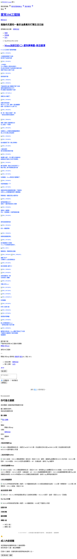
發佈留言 (4, 382)
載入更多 (4, 371)
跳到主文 (4, 20)
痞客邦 (17, 356)
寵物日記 (16, 29)
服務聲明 (56, 532)
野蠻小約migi (5, 346)
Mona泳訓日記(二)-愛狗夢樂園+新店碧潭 (25, 45)
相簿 (6, 33)
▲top (2, 367)
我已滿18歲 (5, 555)
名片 (6, 37)
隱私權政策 (49, 532)
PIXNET (24, 532)
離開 (11, 555)
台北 (13, 364)
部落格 (7, 35)
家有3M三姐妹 (10, 14)
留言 (21, 356)
